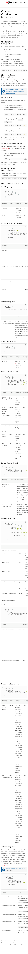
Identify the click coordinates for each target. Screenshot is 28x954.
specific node (4, 865)
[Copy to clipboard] (25, 70)
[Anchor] (17, 17)
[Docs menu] (2, 2)
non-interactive (5, 148)
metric (16, 363)
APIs (25, 2)
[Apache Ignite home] (9, 3)
